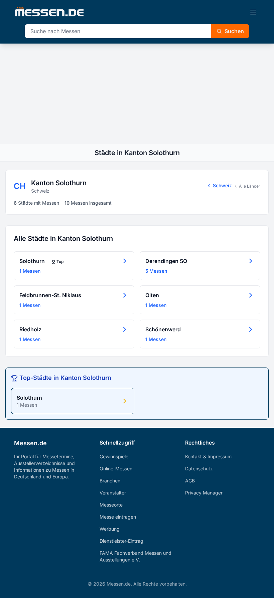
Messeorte (111, 505)
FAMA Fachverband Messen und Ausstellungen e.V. (135, 556)
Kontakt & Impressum (208, 456)
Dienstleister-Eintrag (121, 541)
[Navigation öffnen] (253, 12)
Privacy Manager (204, 492)
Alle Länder (249, 186)
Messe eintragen (118, 517)
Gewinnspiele (114, 456)
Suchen (234, 31)
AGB (190, 480)
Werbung (110, 529)
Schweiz (222, 185)
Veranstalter (113, 492)
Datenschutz (199, 468)
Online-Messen (116, 468)
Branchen (110, 480)
